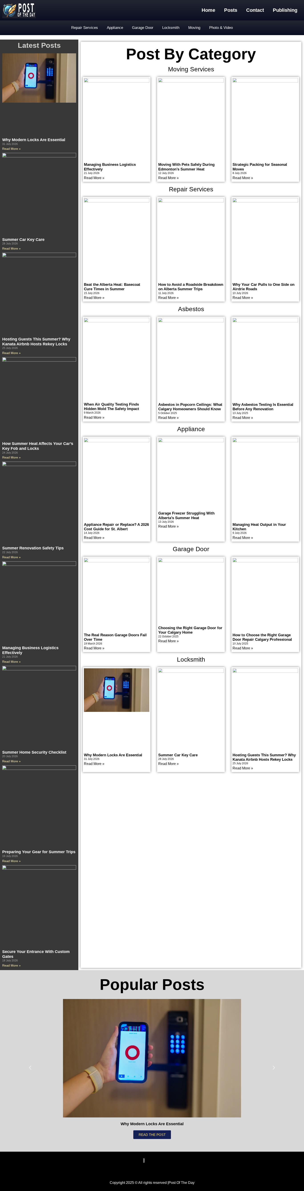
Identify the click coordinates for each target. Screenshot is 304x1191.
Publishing (285, 10)
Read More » (11, 148)
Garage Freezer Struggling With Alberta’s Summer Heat (186, 515)
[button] (30, 1067)
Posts (230, 10)
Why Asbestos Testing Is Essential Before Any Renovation (263, 406)
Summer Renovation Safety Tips (33, 548)
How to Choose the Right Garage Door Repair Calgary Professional (262, 637)
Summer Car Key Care (23, 239)
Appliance (115, 28)
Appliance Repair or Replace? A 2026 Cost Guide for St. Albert (116, 526)
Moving (194, 28)
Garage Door (142, 28)
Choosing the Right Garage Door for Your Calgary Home (190, 630)
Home (208, 10)
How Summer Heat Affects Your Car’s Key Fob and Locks (37, 446)
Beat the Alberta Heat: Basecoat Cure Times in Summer (112, 286)
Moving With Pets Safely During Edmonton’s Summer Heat (186, 166)
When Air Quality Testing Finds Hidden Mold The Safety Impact (111, 406)
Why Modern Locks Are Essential (33, 140)
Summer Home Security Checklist (34, 752)
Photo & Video (221, 28)
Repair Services (84, 28)
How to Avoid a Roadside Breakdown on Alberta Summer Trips (190, 286)
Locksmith (170, 28)
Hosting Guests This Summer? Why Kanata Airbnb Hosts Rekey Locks (36, 341)
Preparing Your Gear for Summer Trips (38, 852)
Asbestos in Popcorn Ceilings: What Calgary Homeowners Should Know (190, 406)
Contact (255, 10)
